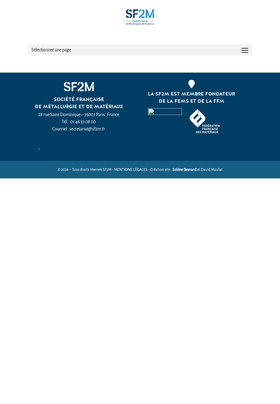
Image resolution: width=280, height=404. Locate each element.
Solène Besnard (184, 169)
